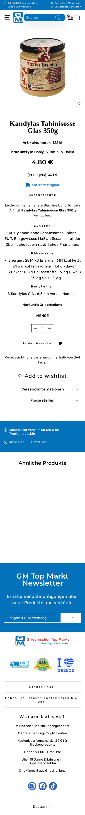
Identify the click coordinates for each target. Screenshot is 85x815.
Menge (42, 316)
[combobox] (44, 17)
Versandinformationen (42, 389)
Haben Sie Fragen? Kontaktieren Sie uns (41, 700)
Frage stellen (42, 400)
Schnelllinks (41, 686)
